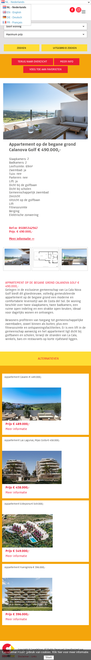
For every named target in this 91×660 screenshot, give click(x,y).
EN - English (14, 12)
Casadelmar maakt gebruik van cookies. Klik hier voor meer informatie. (45, 652)
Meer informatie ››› (21, 239)
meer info (66, 61)
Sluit (49, 657)
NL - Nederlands (14, 2)
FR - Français (14, 22)
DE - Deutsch (14, 17)
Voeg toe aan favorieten (45, 69)
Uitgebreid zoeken (65, 47)
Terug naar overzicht (32, 61)
